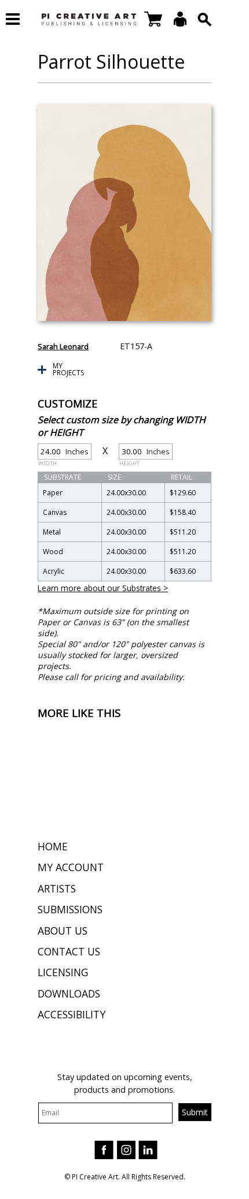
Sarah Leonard (63, 346)
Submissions (70, 909)
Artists (57, 888)
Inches (63, 453)
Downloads (69, 993)
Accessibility (71, 1014)
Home (53, 846)
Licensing (63, 972)
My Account (71, 867)
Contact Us (69, 951)
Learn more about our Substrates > (103, 587)
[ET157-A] (124, 212)
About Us (62, 930)
